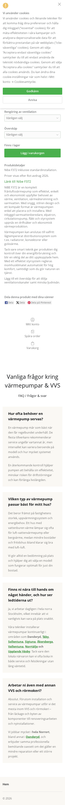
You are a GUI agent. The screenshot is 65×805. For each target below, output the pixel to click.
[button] (59, 4)
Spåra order (32, 336)
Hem (6, 784)
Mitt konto (32, 324)
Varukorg (33, 348)
